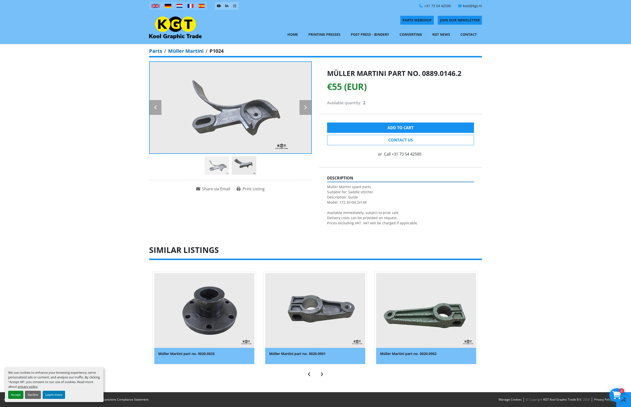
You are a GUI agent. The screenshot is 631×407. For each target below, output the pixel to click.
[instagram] (235, 6)
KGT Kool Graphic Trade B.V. (562, 399)
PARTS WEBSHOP (417, 20)
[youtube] (219, 6)
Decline (33, 394)
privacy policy (28, 386)
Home (292, 34)
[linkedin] (227, 6)
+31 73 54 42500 (437, 5)
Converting (411, 34)
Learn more (53, 394)
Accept (16, 394)
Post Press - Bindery (370, 34)
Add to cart (400, 127)
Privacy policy (603, 399)
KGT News (441, 34)
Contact (468, 34)
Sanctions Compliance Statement (125, 399)
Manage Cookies (510, 399)
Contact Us (400, 140)
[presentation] (309, 373)
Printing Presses (324, 34)
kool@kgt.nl (472, 5)
